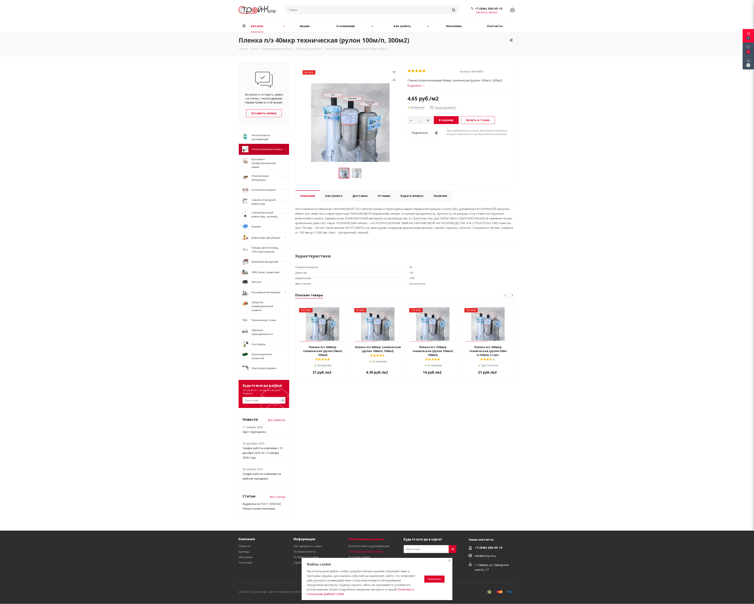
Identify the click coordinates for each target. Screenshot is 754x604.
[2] (413, 71)
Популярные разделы (366, 539)
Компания (247, 539)
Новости (245, 546)
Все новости (276, 420)
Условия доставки (306, 557)
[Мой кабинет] (512, 10)
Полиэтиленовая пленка (366, 551)
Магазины (246, 557)
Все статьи (277, 497)
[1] (409, 71)
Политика (245, 562)
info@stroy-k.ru (485, 556)
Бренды (244, 551)
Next (512, 295)
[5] (424, 71)
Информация (304, 539)
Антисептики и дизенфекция (369, 546)
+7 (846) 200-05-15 (488, 8)
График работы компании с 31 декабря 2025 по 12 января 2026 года (262, 452)
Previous (506, 295)
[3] (417, 71)
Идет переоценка (254, 432)
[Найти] (453, 10)
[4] (420, 71)
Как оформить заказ (308, 546)
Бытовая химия (359, 557)
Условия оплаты (305, 551)
